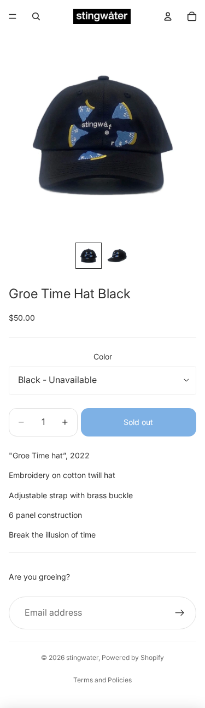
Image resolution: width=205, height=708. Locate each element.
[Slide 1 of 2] (89, 256)
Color (102, 356)
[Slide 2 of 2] (117, 256)
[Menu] (12, 16)
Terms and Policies (102, 680)
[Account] (168, 16)
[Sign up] (179, 612)
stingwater (82, 657)
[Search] (36, 16)
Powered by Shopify (133, 657)
